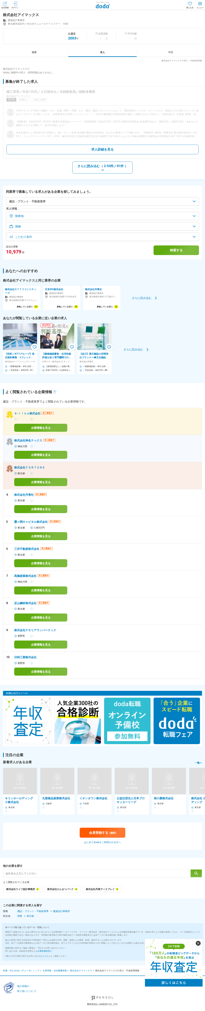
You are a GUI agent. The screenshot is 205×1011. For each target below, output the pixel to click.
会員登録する (102, 832)
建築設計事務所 (61, 911)
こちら (45, 956)
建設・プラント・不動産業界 (33, 911)
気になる (190, 8)
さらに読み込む (142, 297)
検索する (176, 250)
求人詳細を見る (102, 149)
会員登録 (5, 8)
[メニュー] (200, 5)
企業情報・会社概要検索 (55, 970)
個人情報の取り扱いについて (26, 989)
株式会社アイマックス (81, 970)
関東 (19, 916)
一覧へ (198, 762)
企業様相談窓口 (45, 951)
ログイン (15, 8)
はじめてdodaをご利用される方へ (102, 842)
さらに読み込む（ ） (102, 166)
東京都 (30, 916)
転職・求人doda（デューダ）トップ (21, 970)
